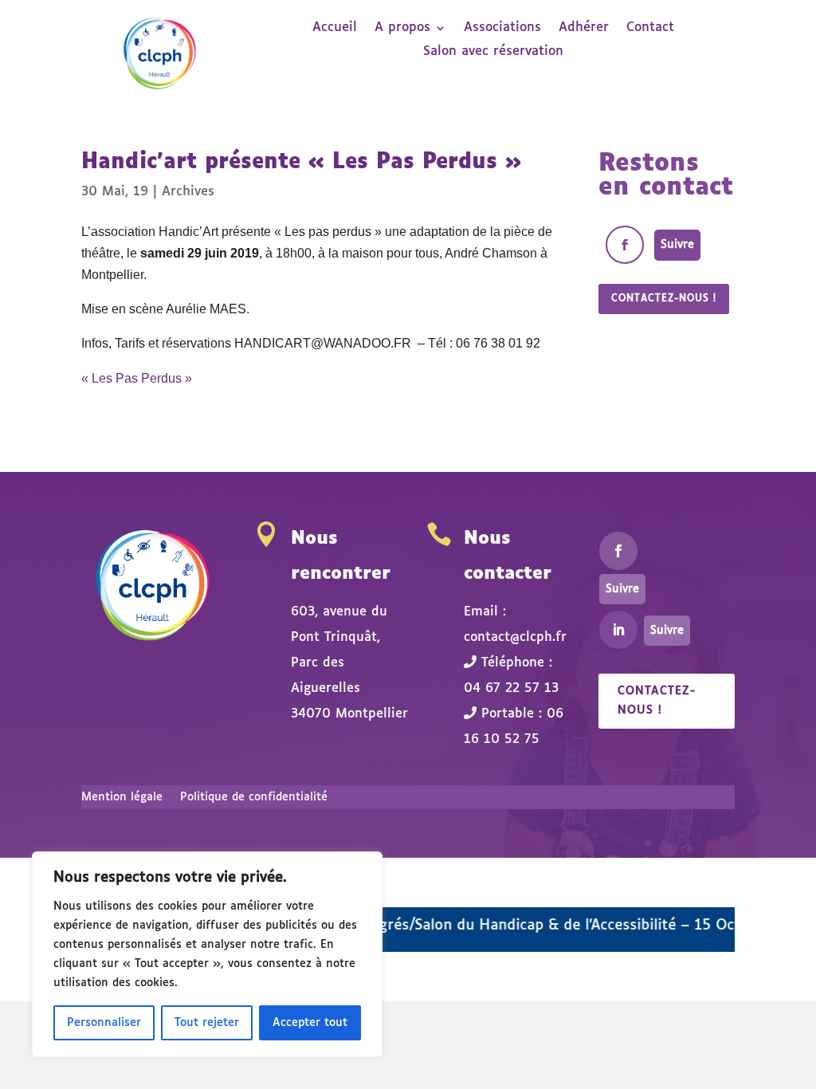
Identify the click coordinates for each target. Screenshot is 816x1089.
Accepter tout (310, 1022)
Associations (502, 28)
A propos (402, 28)
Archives (188, 192)
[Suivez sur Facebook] (625, 245)
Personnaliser (104, 1022)
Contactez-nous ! (663, 299)
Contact (650, 28)
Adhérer (584, 28)
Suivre (677, 244)
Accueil (334, 28)
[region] (207, 954)
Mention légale (122, 797)
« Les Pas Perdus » (136, 378)
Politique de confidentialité (254, 797)
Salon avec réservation (493, 52)
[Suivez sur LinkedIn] (618, 630)
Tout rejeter (207, 1022)
